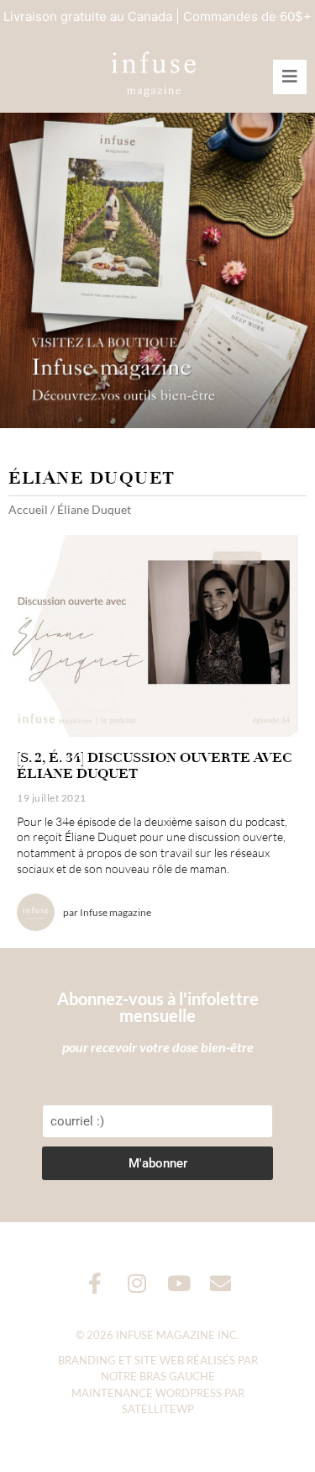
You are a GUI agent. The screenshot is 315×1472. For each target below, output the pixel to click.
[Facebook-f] (94, 1283)
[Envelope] (220, 1283)
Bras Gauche (177, 1376)
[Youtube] (178, 1283)
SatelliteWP (158, 1409)
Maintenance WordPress (146, 1393)
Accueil (28, 509)
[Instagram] (136, 1283)
